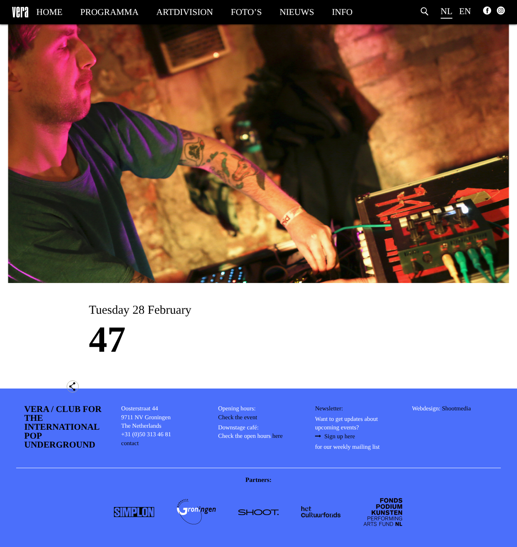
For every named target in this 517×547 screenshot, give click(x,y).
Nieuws (297, 12)
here (277, 436)
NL (446, 11)
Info (342, 12)
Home (49, 12)
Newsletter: (329, 408)
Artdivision (184, 12)
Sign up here (339, 436)
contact (130, 443)
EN (465, 11)
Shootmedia (456, 408)
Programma (109, 12)
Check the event (237, 417)
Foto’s (246, 12)
